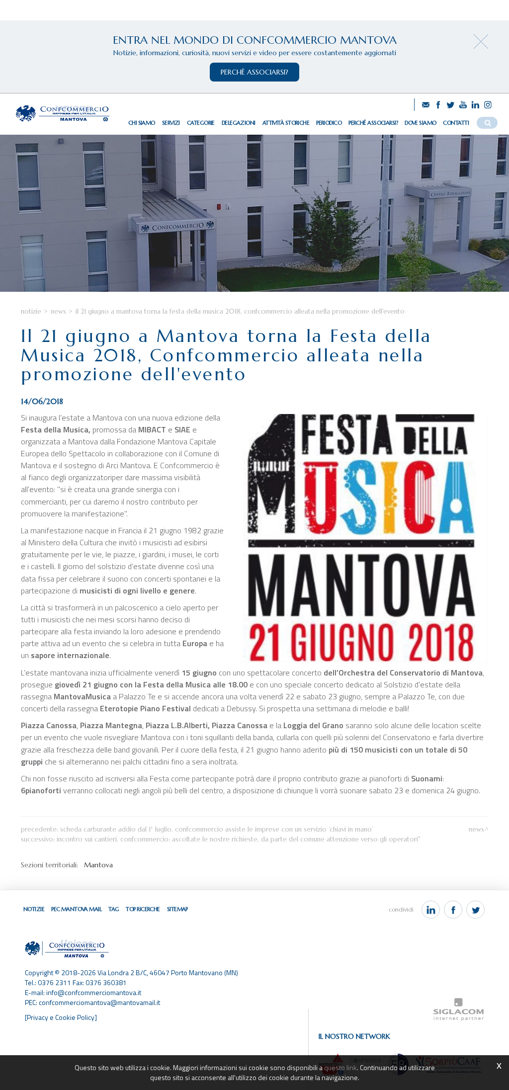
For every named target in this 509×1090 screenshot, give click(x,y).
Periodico (328, 122)
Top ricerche (143, 909)
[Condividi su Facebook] (453, 910)
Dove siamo (420, 122)
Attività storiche (285, 122)
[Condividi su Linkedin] (431, 910)
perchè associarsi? (254, 72)
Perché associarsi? (373, 122)
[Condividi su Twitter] (475, 910)
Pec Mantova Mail (76, 909)
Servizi (171, 122)
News (58, 311)
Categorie (201, 122)
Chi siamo (141, 122)
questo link (340, 1067)
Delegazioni (238, 122)
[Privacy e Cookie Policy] (61, 1017)
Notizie (31, 311)
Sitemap (177, 909)
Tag (113, 909)
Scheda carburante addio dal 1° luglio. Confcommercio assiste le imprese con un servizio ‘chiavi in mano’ (216, 829)
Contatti (456, 122)
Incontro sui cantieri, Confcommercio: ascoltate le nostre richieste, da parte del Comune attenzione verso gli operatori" (238, 839)
